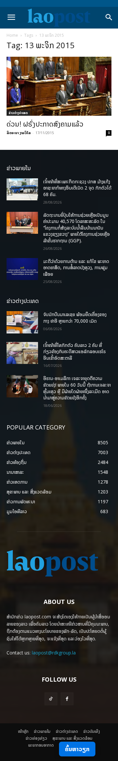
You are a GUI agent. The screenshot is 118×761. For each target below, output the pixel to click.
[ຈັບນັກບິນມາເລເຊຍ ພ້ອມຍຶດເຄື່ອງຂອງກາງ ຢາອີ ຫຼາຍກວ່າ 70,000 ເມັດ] (22, 322)
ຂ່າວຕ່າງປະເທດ (18, 112)
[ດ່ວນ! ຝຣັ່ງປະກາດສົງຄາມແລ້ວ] (59, 86)
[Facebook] (67, 698)
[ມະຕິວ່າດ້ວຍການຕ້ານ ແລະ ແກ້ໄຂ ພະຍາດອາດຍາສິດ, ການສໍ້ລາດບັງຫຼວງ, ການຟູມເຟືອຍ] (22, 269)
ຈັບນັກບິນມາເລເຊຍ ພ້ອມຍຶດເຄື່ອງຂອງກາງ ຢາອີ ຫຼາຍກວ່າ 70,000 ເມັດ (75, 317)
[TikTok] (51, 698)
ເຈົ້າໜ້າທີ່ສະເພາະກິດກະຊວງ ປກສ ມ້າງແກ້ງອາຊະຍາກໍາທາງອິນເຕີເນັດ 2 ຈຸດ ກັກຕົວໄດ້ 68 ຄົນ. (77, 187)
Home (12, 35)
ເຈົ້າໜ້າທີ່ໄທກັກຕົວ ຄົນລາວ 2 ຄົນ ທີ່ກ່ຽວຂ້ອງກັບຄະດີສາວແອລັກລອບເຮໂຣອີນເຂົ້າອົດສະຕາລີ (74, 351)
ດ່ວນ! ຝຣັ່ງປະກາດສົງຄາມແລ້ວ (45, 124)
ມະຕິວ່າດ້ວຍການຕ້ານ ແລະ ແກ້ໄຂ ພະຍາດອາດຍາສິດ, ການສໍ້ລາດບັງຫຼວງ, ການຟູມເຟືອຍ (76, 267)
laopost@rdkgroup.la (54, 653)
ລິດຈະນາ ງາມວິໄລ (19, 132)
